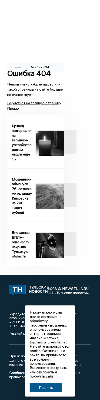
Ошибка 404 (39, 67)
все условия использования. (43, 361)
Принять (46, 387)
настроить (58, 367)
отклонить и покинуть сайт (43, 374)
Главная (17, 67)
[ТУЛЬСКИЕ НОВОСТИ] (16, 290)
